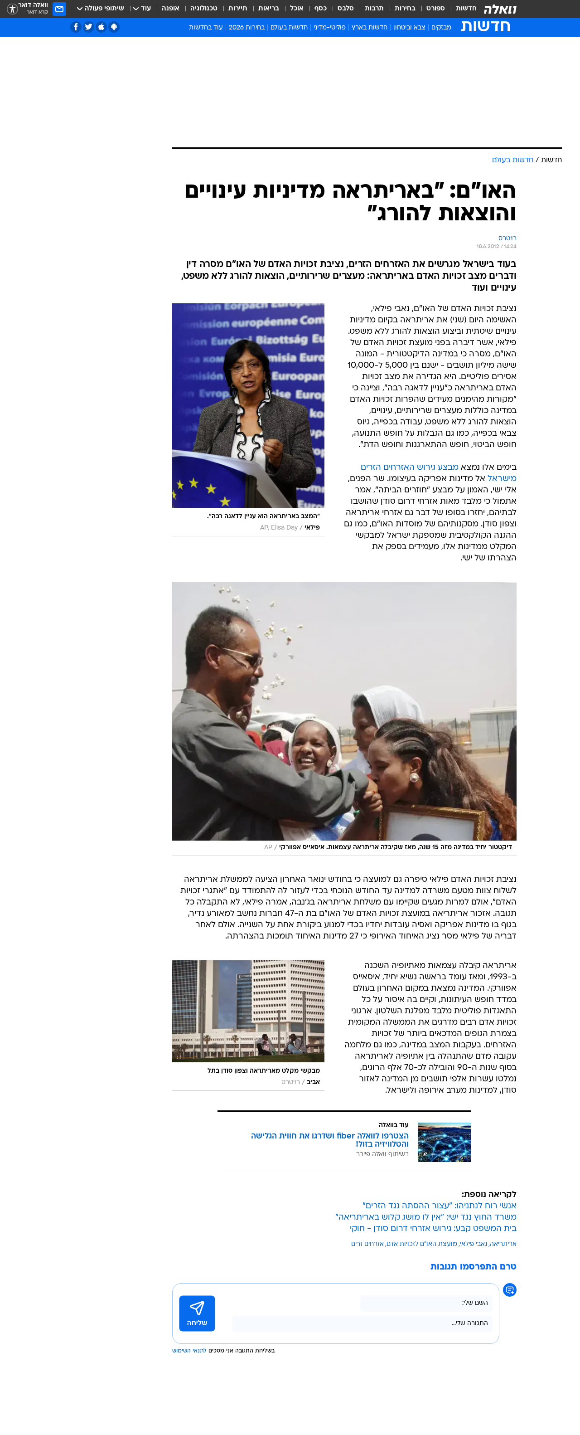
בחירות (405, 8)
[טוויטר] (88, 27)
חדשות (466, 8)
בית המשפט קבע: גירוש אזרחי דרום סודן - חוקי (433, 1229)
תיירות (237, 8)
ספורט (435, 8)
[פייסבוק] (76, 27)
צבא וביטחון (409, 28)
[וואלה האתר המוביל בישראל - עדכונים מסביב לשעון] (500, 9)
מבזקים (441, 28)
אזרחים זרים (367, 1244)
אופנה (170, 8)
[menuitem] (461, 9)
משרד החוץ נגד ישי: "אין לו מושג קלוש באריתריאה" (426, 1217)
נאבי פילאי (473, 1244)
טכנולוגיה (204, 8)
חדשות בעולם (289, 28)
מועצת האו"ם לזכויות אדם (422, 1244)
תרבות (374, 8)
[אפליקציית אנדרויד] (114, 27)
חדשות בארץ (369, 28)
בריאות (268, 8)
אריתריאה (503, 1244)
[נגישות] (12, 9)
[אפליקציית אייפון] (101, 27)
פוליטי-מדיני (330, 28)
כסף (320, 8)
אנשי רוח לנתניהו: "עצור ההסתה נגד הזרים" (439, 1206)
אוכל (297, 8)
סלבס (346, 8)
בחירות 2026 (247, 28)
